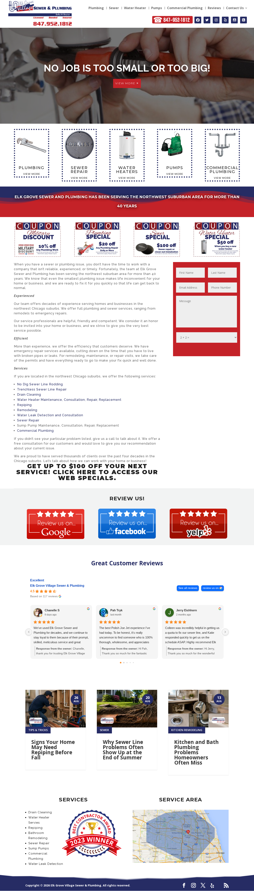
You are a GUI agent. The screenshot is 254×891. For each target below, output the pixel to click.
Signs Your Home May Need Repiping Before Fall (53, 749)
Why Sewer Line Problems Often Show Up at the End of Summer (123, 749)
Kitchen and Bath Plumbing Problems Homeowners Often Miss (196, 752)
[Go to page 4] (133, 662)
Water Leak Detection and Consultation (50, 415)
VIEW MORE (125, 83)
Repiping (24, 405)
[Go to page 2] (126, 662)
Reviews (214, 8)
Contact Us (235, 8)
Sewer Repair (28, 420)
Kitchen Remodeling (186, 730)
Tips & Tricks (38, 730)
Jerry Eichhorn (186, 610)
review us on (211, 588)
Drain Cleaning (29, 394)
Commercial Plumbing (185, 8)
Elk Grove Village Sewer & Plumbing (57, 585)
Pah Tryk (116, 610)
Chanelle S (52, 610)
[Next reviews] (225, 632)
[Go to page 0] (120, 662)
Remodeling (27, 410)
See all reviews (187, 588)
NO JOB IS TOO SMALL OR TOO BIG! (127, 68)
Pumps (156, 8)
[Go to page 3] (130, 662)
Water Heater (135, 8)
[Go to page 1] (124, 662)
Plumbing (96, 8)
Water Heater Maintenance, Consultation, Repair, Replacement (69, 400)
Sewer (114, 8)
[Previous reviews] (28, 632)
